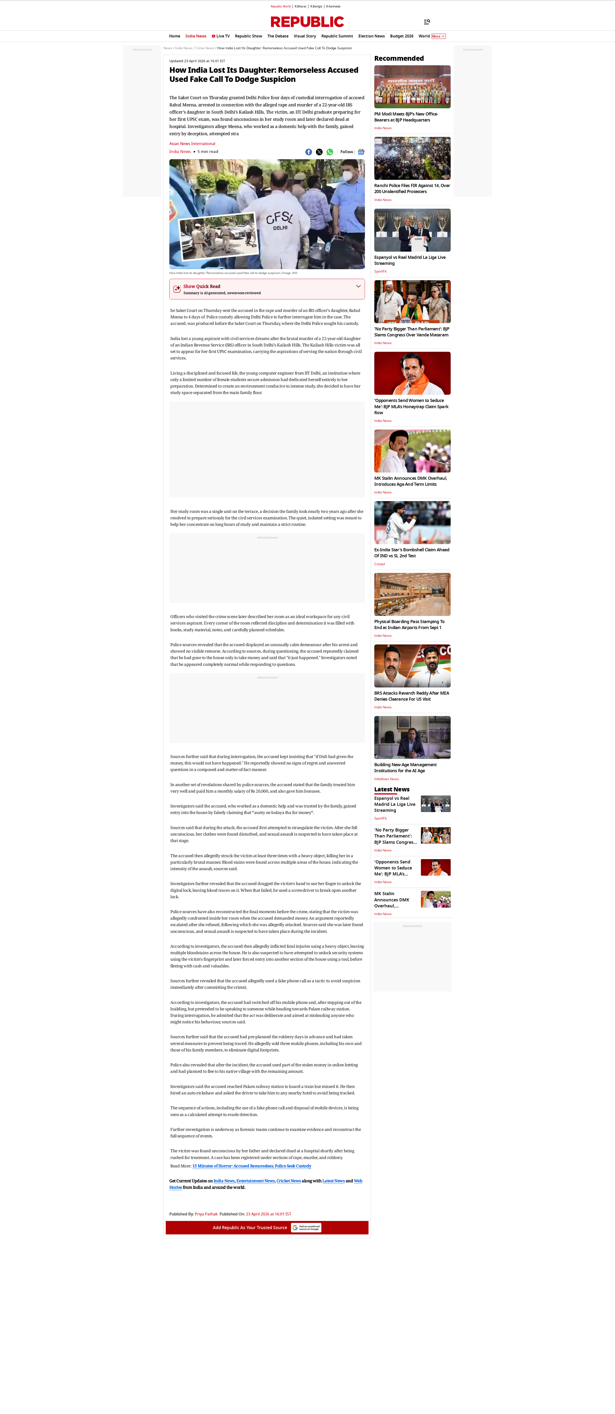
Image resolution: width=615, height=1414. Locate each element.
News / (168, 48)
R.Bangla (316, 6)
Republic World (281, 6)
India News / (184, 48)
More (436, 36)
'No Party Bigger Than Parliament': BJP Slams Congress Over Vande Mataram (411, 332)
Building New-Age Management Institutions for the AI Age (405, 768)
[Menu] (424, 21)
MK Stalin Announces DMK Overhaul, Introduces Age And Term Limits (410, 481)
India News (180, 152)
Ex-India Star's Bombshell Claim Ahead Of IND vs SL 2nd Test (411, 553)
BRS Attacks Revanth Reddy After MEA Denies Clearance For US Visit (411, 696)
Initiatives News (386, 779)
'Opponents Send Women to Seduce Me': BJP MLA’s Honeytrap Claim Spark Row (411, 406)
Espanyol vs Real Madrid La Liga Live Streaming (409, 260)
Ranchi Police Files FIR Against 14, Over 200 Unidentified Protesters (412, 188)
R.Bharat (300, 6)
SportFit (380, 271)
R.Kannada (333, 6)
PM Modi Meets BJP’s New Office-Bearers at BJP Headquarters (406, 117)
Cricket (379, 564)
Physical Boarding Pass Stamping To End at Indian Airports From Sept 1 (409, 625)
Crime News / (205, 48)
